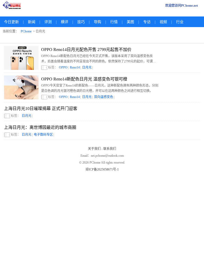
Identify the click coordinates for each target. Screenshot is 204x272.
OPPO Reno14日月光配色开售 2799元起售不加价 (86, 49)
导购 (97, 22)
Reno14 (75, 67)
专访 (147, 22)
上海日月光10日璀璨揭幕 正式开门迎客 (40, 108)
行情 (114, 22)
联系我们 (109, 149)
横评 (64, 22)
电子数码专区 (43, 135)
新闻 (31, 22)
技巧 (81, 22)
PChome (26, 31)
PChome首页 (13, 5)
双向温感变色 (103, 97)
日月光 (87, 67)
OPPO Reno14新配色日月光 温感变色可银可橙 (84, 79)
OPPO (63, 67)
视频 (163, 22)
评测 (48, 22)
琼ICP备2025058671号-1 (102, 169)
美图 (130, 22)
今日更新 (11, 22)
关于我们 (94, 149)
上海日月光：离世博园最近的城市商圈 (40, 127)
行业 (180, 22)
